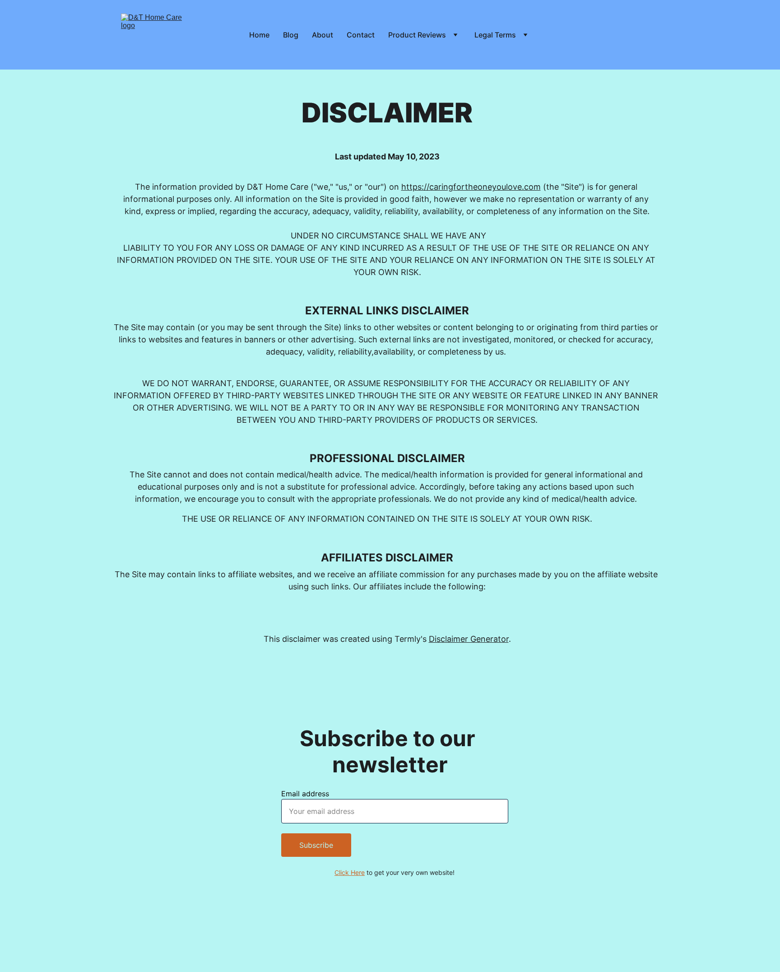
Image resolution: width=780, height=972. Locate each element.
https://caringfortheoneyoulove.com (471, 187)
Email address (305, 793)
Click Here (349, 872)
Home (259, 34)
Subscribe (316, 845)
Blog (290, 34)
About (322, 34)
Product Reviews (417, 34)
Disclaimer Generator (469, 639)
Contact (361, 34)
